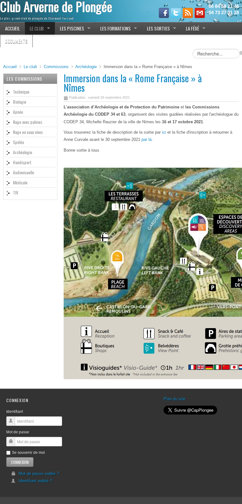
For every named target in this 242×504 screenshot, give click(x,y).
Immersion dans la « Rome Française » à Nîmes (133, 83)
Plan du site (174, 399)
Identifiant (14, 411)
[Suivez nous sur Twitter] (176, 13)
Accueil (10, 66)
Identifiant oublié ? (35, 480)
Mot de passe (17, 432)
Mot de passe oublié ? (39, 473)
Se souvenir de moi (28, 452)
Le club (30, 66)
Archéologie (86, 66)
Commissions (56, 66)
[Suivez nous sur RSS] (188, 13)
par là (146, 139)
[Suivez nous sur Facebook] (164, 13)
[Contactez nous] (200, 13)
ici (164, 132)
